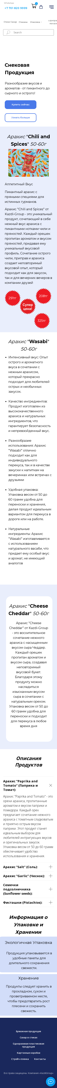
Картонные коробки (28, 1052)
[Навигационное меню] (51, 7)
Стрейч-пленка (20, 1058)
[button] (41, 7)
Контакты (40, 1058)
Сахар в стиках (28, 1037)
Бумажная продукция (28, 1031)
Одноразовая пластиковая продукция (28, 1045)
